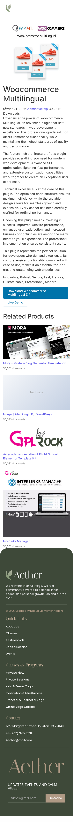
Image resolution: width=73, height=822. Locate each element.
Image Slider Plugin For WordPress (27, 414)
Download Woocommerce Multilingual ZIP (27, 292)
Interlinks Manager (16, 541)
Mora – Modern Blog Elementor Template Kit (34, 363)
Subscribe (55, 798)
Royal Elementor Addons (47, 611)
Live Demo (15, 302)
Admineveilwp (38, 109)
